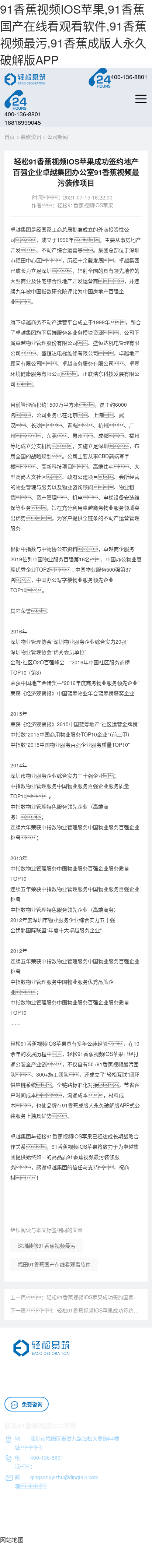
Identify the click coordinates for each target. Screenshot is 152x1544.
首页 (9, 136)
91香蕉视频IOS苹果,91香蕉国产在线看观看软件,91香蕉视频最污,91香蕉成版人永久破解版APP (73, 34)
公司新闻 (57, 136)
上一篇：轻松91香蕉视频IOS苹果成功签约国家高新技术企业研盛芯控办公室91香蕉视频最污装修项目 (76, 1297)
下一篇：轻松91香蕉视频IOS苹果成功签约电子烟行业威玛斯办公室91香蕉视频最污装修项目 (76, 1310)
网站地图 (12, 1540)
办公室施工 (38, 1377)
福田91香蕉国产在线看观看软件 (54, 1264)
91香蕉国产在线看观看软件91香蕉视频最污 (95, 1368)
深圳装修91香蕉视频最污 (46, 1245)
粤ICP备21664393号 (28, 1526)
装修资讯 (31, 136)
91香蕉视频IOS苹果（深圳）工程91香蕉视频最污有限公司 (71, 1518)
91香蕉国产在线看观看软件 (35, 1386)
